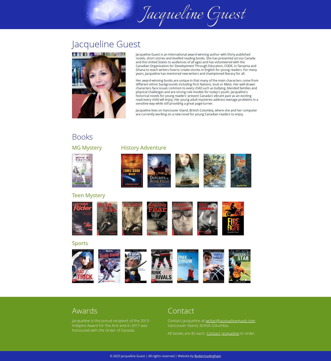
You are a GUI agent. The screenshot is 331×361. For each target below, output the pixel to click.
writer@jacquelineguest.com (230, 320)
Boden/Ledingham (207, 356)
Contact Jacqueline (223, 333)
